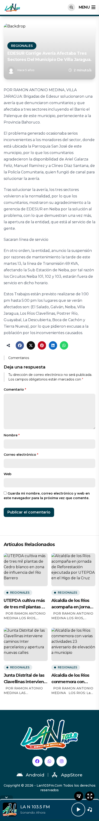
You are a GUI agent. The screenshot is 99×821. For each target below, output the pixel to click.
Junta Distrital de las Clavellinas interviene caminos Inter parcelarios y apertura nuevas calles (25, 679)
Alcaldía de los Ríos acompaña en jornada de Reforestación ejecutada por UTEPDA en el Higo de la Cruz (73, 604)
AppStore (71, 775)
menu (84, 7)
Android (35, 775)
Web (8, 474)
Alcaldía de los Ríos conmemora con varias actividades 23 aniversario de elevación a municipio (73, 679)
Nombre (12, 435)
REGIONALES (22, 46)
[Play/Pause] (78, 809)
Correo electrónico (21, 455)
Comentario (15, 389)
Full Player (89, 796)
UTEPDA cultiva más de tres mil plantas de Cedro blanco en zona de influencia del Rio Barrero (25, 604)
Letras (78, 796)
